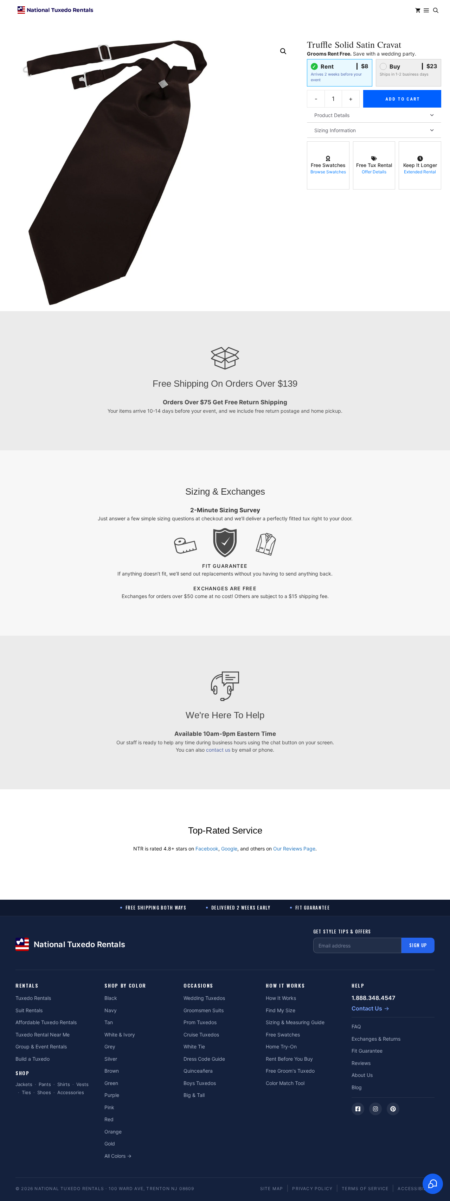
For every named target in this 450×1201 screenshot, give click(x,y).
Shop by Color (125, 986)
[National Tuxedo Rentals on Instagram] (375, 1109)
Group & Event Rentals (41, 1046)
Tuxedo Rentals (33, 998)
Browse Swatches (328, 171)
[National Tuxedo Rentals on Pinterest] (393, 1109)
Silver (110, 1059)
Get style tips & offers (342, 931)
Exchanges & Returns (376, 1039)
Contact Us (367, 1008)
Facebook (206, 849)
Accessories (70, 1092)
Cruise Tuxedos (201, 1035)
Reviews (361, 1063)
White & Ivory (119, 1035)
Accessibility (416, 1188)
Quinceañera (198, 1071)
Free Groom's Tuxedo (290, 1071)
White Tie (194, 1046)
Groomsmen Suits (204, 1010)
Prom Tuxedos (200, 1022)
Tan (108, 1022)
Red (109, 1119)
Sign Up (418, 945)
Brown (111, 1071)
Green (111, 1083)
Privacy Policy (312, 1188)
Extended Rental (420, 171)
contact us (218, 750)
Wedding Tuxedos (204, 998)
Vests (82, 1084)
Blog (357, 1087)
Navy (110, 1010)
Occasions (198, 986)
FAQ (356, 1026)
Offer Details (374, 171)
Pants (45, 1084)
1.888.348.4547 (373, 997)
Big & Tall (194, 1095)
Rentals (27, 986)
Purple (111, 1095)
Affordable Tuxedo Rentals (46, 1022)
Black (110, 998)
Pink (109, 1107)
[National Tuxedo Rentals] (55, 10)
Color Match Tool (285, 1083)
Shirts (63, 1084)
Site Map (271, 1188)
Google (229, 849)
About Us (362, 1075)
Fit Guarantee (367, 1051)
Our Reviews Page (294, 849)
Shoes (44, 1092)
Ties (26, 1092)
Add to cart (402, 99)
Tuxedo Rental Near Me (42, 1035)
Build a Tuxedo (32, 1059)
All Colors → (117, 1156)
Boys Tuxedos (200, 1083)
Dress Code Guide (204, 1059)
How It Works (285, 986)
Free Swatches (283, 1035)
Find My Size (280, 1010)
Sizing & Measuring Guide (295, 1022)
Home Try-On (281, 1046)
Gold (109, 1144)
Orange (113, 1132)
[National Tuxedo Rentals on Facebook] (358, 1109)
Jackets (23, 1084)
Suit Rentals (29, 1010)
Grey (109, 1046)
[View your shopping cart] (418, 10)
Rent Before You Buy (289, 1059)
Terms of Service (365, 1188)
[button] (436, 10)
